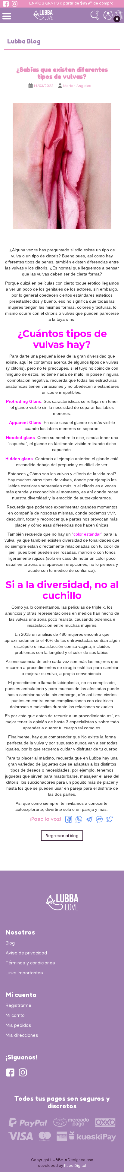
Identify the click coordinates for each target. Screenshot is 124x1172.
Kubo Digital (75, 1166)
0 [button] (117, 19)
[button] (7, 15)
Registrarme (18, 1006)
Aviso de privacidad (26, 953)
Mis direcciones (22, 1035)
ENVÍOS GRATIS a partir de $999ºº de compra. (71, 4)
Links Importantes (24, 973)
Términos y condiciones (30, 963)
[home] (52, 15)
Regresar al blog (62, 836)
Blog (10, 943)
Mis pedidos (18, 1026)
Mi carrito (15, 1016)
